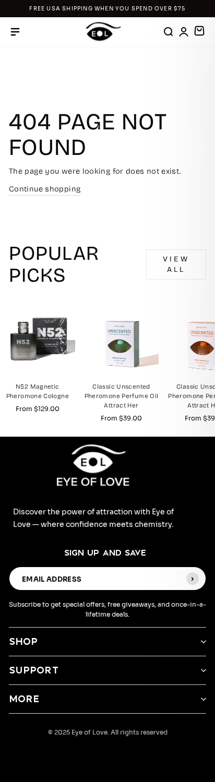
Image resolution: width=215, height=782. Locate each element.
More (24, 698)
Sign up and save (105, 552)
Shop (23, 641)
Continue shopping (44, 189)
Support (34, 670)
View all (176, 264)
